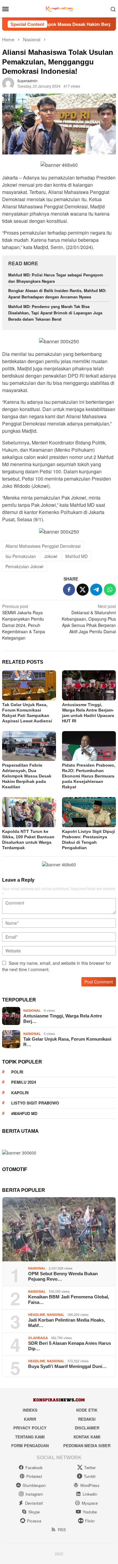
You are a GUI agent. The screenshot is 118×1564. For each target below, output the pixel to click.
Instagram (34, 1494)
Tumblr (90, 1476)
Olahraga (38, 1337)
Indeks (30, 1410)
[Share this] (69, 590)
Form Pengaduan (30, 1445)
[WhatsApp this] (110, 590)
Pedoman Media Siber (86, 1445)
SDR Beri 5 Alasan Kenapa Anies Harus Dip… (69, 1346)
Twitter (90, 1467)
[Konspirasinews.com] (59, 8)
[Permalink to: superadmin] (8, 83)
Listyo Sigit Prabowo (35, 1103)
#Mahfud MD (24, 1113)
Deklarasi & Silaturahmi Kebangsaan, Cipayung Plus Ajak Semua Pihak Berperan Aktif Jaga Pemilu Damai (89, 618)
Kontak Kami (87, 1437)
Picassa (34, 1521)
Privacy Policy (30, 1428)
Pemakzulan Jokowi (24, 566)
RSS (62, 1529)
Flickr (90, 1521)
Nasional (32, 1010)
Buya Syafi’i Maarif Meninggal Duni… (67, 1366)
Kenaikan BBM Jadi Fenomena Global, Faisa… (68, 1299)
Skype (34, 1512)
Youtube (90, 1512)
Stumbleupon (34, 1485)
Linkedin (90, 1494)
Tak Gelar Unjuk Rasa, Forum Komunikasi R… (67, 1041)
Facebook (34, 1467)
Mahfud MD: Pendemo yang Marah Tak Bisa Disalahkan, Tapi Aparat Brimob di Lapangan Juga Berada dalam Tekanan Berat (55, 313)
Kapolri (20, 1092)
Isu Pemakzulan (20, 556)
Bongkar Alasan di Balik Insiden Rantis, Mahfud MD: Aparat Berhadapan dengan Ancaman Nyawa (57, 294)
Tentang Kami (30, 1437)
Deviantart (34, 1503)
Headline (36, 1314)
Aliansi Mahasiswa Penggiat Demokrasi (42, 546)
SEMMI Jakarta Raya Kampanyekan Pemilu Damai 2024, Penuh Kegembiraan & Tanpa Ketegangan (23, 622)
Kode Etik (86, 1410)
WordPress (90, 1485)
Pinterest (34, 1476)
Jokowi (50, 556)
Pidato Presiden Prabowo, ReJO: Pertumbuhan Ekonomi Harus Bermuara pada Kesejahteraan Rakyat (88, 776)
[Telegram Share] (96, 590)
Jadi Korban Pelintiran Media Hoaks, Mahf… (66, 1322)
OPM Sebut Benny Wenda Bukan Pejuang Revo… (63, 1276)
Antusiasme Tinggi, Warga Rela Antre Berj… (62, 1018)
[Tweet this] (83, 590)
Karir (30, 1419)
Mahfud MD (76, 556)
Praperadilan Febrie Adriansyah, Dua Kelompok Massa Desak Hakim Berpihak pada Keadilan (26, 776)
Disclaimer (87, 1428)
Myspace (90, 1503)
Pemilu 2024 (23, 1082)
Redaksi (87, 1419)
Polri (17, 1072)
